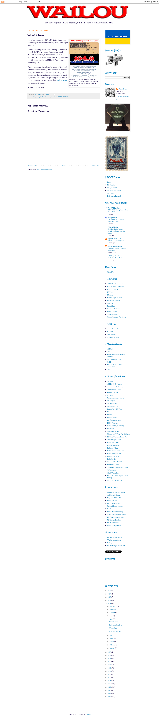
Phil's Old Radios (113, 445)
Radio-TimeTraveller (115, 246)
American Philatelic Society (116, 492)
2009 (109, 687)
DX (34, 97)
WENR (60, 97)
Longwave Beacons (113, 300)
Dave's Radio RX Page (114, 409)
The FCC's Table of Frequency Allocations (117, 249)
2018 (109, 658)
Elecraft (109, 414)
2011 (109, 681)
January (112, 648)
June (111, 619)
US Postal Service (113, 523)
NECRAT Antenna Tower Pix (117, 437)
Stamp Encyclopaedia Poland (116, 514)
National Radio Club (114, 359)
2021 (109, 603)
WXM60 (65, 97)
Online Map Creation (114, 439)
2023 (109, 597)
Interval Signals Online (114, 298)
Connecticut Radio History (116, 398)
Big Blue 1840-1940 (114, 238)
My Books (110, 193)
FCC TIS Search (112, 289)
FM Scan (110, 295)
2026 (109, 591)
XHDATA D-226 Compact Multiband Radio (116, 220)
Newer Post (32, 166)
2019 (109, 655)
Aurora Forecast (112, 329)
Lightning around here (114, 537)
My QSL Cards (112, 188)
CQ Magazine (111, 401)
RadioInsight (111, 459)
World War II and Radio (115, 258)
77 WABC (110, 381)
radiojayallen (112, 217)
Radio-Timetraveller (113, 456)
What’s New (113, 628)
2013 (109, 674)
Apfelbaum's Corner (113, 495)
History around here (113, 543)
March (112, 642)
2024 (109, 594)
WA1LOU (54, 97)
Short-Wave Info (112, 314)
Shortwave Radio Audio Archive (118, 467)
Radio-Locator (62, 80)
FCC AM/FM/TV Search (115, 286)
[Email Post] (54, 94)
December (113, 606)
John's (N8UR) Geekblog (115, 426)
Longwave (110, 428)
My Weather (111, 185)
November (113, 609)
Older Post (95, 166)
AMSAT (110, 349)
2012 (109, 677)
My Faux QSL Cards (114, 190)
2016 (109, 665)
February (113, 645)
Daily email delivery (116, 625)
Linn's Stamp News (113, 503)
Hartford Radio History (114, 420)
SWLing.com (111, 470)
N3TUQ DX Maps (113, 337)
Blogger (88, 714)
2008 (109, 690)
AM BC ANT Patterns (114, 384)
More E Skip (113, 622)
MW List (110, 303)
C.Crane (110, 395)
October (112, 612)
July (111, 616)
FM (37, 97)
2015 (109, 668)
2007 (109, 693)
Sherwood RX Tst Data (114, 462)
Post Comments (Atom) (44, 169)
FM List (110, 292)
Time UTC (110, 272)
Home (64, 166)
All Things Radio (114, 256)
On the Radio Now (113, 309)
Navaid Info (111, 306)
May (111, 635)
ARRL (109, 352)
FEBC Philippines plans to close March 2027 (118, 211)
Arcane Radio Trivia (114, 389)
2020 (109, 652)
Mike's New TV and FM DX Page (118, 434)
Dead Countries (112, 500)
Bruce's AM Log (112, 392)
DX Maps (110, 331)
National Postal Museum (115, 506)
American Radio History (115, 387)
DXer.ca (109, 412)
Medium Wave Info (113, 431)
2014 (109, 671)
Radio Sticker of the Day (115, 451)
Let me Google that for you (116, 545)
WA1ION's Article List (114, 480)
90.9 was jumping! (115, 631)
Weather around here (114, 540)
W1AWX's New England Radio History (117, 477)
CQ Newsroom (112, 403)
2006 (109, 697)
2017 (109, 661)
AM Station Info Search (115, 284)
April (112, 638)
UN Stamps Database (114, 520)
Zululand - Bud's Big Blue (116, 240)
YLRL (109, 369)
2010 (109, 684)
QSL (40, 97)
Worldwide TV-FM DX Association (115, 366)
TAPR (109, 362)
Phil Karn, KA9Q (113, 442)
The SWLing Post (114, 208)
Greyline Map (111, 334)
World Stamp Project (114, 525)
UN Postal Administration (115, 517)
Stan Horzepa (46, 97)
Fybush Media (113, 227)
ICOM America (112, 423)
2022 (109, 600)
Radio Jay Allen (112, 448)
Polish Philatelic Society (115, 511)
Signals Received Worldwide (116, 317)
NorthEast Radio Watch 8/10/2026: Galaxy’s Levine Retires (116, 231)
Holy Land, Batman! (114, 196)
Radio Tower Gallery (114, 453)
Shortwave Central (113, 464)
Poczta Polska (111, 509)
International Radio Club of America (116, 355)
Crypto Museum (112, 406)
